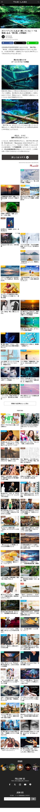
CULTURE (3, 202)
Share (11, 43)
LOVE (22, 431)
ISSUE (22, 414)
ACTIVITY (3, 185)
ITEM (22, 170)
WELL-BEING (23, 350)
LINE (36, 43)
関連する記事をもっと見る (19, 403)
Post (24, 43)
